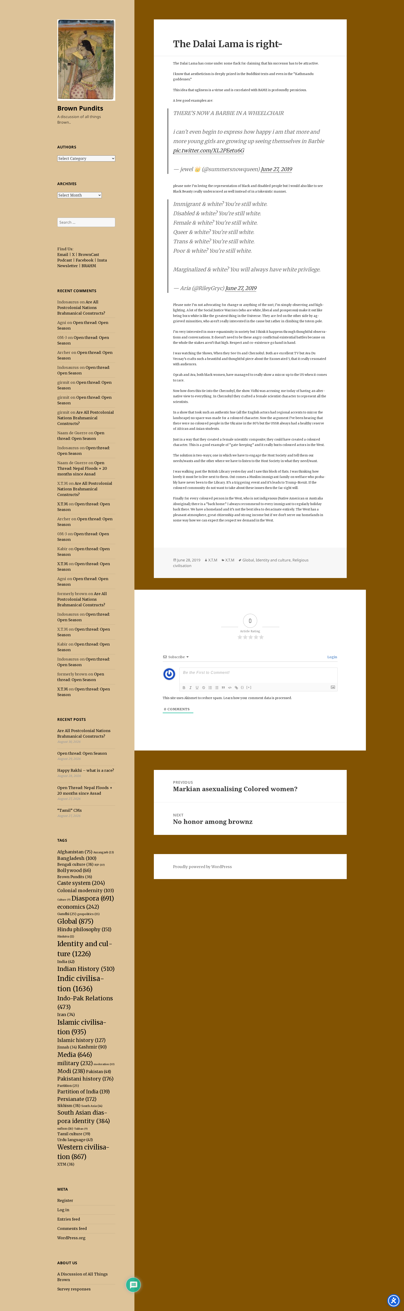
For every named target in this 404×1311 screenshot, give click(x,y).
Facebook (85, 260)
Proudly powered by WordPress (202, 866)
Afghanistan (74, 852)
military (75, 1063)
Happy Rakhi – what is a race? (85, 770)
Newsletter (67, 265)
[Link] (236, 687)
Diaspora (93, 898)
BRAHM (89, 265)
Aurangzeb (103, 852)
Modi (71, 1071)
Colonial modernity (85, 890)
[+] (249, 687)
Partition (68, 1086)
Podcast (64, 260)
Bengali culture (75, 864)
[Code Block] (230, 687)
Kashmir (92, 1047)
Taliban (81, 1128)
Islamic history (81, 1040)
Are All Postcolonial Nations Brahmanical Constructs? (81, 308)
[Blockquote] (223, 687)
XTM (65, 1164)
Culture (64, 899)
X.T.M (62, 504)
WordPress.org (71, 1238)
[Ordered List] (210, 687)
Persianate (77, 1099)
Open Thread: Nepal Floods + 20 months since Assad (82, 468)
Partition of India (83, 1092)
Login (332, 657)
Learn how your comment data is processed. (257, 698)
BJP (99, 864)
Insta (102, 260)
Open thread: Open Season (82, 753)
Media (74, 1055)
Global (75, 921)
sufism (65, 1128)
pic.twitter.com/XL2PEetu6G (208, 150)
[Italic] (190, 687)
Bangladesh (76, 858)
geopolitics (88, 914)
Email (62, 254)
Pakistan (98, 1071)
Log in (63, 1209)
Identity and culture (273, 560)
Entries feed (68, 1219)
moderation (104, 1064)
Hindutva (65, 936)
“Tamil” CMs (69, 810)
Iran (66, 1014)
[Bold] (184, 687)
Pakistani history (85, 1079)
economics (78, 907)
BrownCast (88, 254)
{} (242, 687)
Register (65, 1200)
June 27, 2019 (276, 169)
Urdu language (75, 1139)
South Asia (91, 1106)
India (66, 961)
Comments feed (72, 1228)
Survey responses (74, 1289)
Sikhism (68, 1105)
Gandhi (66, 914)
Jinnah (67, 1047)
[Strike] (203, 687)
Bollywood (74, 870)
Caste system (81, 883)
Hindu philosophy (84, 930)
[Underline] (197, 687)
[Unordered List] (216, 687)
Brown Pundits (80, 108)
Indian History (86, 969)
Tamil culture (73, 1134)
